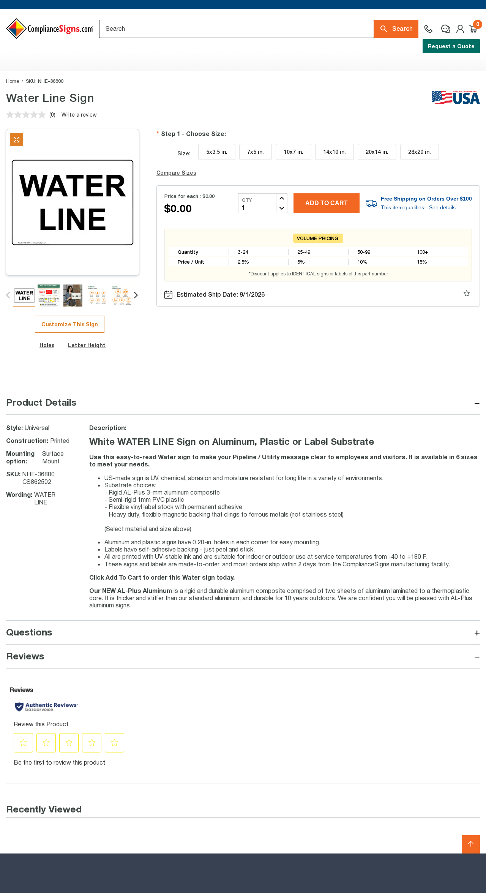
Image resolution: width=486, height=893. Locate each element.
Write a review (79, 114)
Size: (184, 153)
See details (442, 207)
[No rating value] (27, 115)
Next (136, 295)
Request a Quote (451, 46)
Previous (8, 295)
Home (12, 81)
